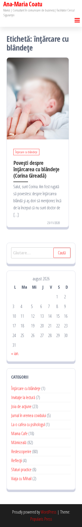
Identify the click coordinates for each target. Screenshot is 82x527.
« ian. (15, 353)
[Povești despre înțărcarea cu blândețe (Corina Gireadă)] (38, 98)
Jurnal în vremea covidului (28, 415)
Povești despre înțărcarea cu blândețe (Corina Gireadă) (36, 169)
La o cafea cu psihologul (28, 424)
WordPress (48, 512)
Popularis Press (41, 519)
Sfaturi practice (21, 469)
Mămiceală (18, 442)
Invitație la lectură (23, 397)
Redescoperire (21, 451)
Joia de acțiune (21, 406)
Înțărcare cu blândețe (26, 152)
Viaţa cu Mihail (21, 478)
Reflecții (16, 460)
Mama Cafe (19, 433)
